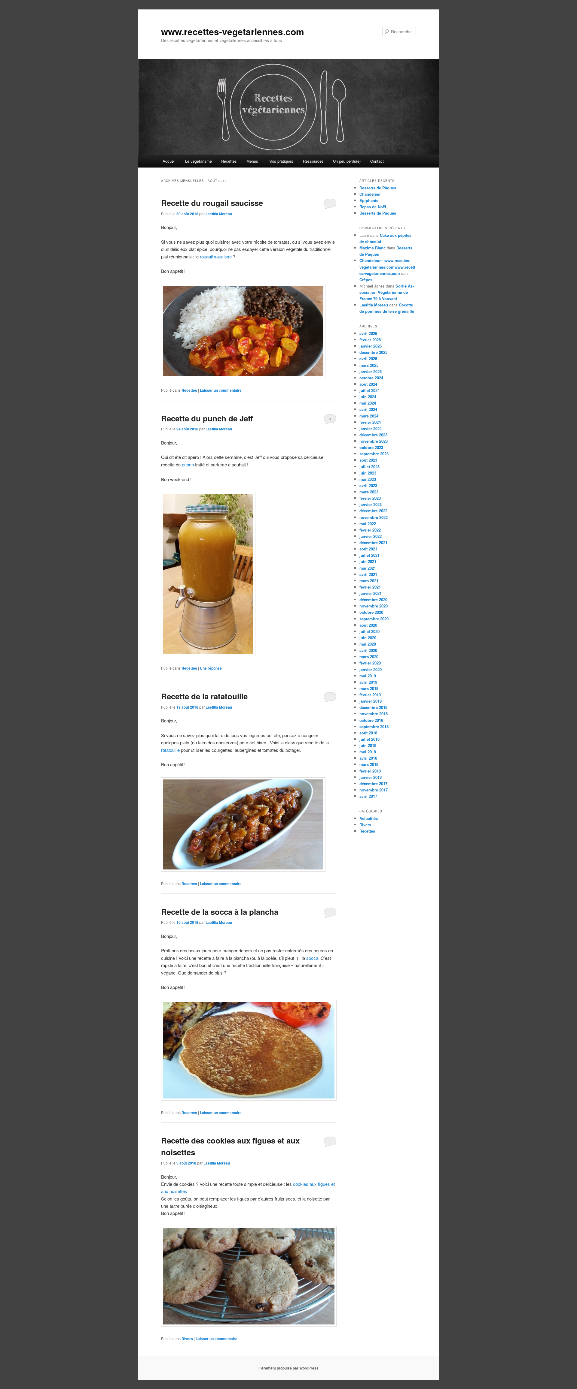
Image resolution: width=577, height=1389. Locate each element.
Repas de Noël (372, 206)
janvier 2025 (370, 371)
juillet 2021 (369, 555)
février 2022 (370, 530)
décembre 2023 (373, 435)
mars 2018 (368, 764)
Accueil (169, 161)
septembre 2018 (374, 726)
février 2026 (370, 339)
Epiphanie (368, 200)
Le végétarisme (198, 161)
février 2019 (370, 695)
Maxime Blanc (372, 248)
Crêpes (365, 279)
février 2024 (370, 422)
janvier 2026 (370, 346)
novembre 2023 (373, 441)
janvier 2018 (370, 777)
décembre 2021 (373, 542)
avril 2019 (368, 682)
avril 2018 (368, 758)
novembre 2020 (373, 606)
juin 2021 (367, 561)
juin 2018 (367, 745)
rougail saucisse (216, 256)
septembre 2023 (374, 453)
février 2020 (370, 663)
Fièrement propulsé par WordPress (288, 1368)
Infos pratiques (280, 161)
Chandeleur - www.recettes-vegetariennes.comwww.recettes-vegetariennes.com (387, 267)
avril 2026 (368, 333)
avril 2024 (368, 409)
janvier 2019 (370, 701)
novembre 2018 (373, 713)
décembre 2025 (373, 352)
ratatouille (170, 750)
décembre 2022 (373, 511)
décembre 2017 (373, 783)
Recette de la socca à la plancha (219, 911)
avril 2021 (368, 574)
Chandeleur (370, 194)
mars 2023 (368, 492)
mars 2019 (368, 688)
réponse (211, 668)
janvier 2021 (370, 593)
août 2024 (368, 384)
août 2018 (368, 733)
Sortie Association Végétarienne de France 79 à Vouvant (386, 292)
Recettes (229, 161)
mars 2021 (368, 580)
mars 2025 (368, 365)
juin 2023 (367, 473)
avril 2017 (368, 796)
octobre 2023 (371, 447)
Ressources (313, 161)
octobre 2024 (371, 378)
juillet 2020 (369, 631)
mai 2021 (367, 568)
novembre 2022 (373, 517)
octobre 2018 (371, 720)
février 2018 (370, 771)
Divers (187, 1338)
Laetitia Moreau (219, 213)
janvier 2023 (370, 504)
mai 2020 (367, 644)
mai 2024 (367, 403)
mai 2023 (367, 479)
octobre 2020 (371, 612)
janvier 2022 (370, 536)
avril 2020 (368, 650)
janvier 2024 (370, 428)
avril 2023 (368, 485)
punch (188, 464)
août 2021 (368, 549)
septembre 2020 (374, 619)
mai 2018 (367, 752)
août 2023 (368, 460)
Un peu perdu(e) (347, 161)
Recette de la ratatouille (204, 696)
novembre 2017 (373, 790)
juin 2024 (367, 396)
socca (312, 958)
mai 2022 (367, 523)
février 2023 (370, 498)
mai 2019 (367, 676)
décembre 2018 (373, 707)
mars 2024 (368, 416)
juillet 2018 (369, 739)
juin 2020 (367, 637)
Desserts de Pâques (377, 188)
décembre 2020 (373, 599)
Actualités (368, 818)
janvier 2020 (370, 669)
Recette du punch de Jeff (207, 418)
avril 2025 (368, 358)
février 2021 (370, 587)
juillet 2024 (369, 390)
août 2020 (368, 625)
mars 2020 (368, 656)
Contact (377, 161)
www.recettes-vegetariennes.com (232, 31)
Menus (252, 161)
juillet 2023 (369, 466)
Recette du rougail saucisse (212, 202)
